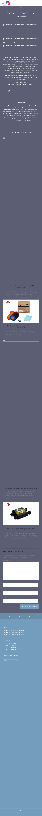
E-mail (5, 590)
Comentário (7, 561)
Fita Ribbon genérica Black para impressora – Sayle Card (21, 529)
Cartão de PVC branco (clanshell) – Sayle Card (21, 488)
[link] (21, 25)
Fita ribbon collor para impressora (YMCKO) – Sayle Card (21, 287)
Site (4, 597)
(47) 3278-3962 (11, 644)
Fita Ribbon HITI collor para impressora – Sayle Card (21, 327)
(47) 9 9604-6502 (11, 649)
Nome (5, 582)
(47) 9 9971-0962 (11, 645)
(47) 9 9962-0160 (11, 647)
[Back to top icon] (39, 813)
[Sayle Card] (5, 2)
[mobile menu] (39, 3)
